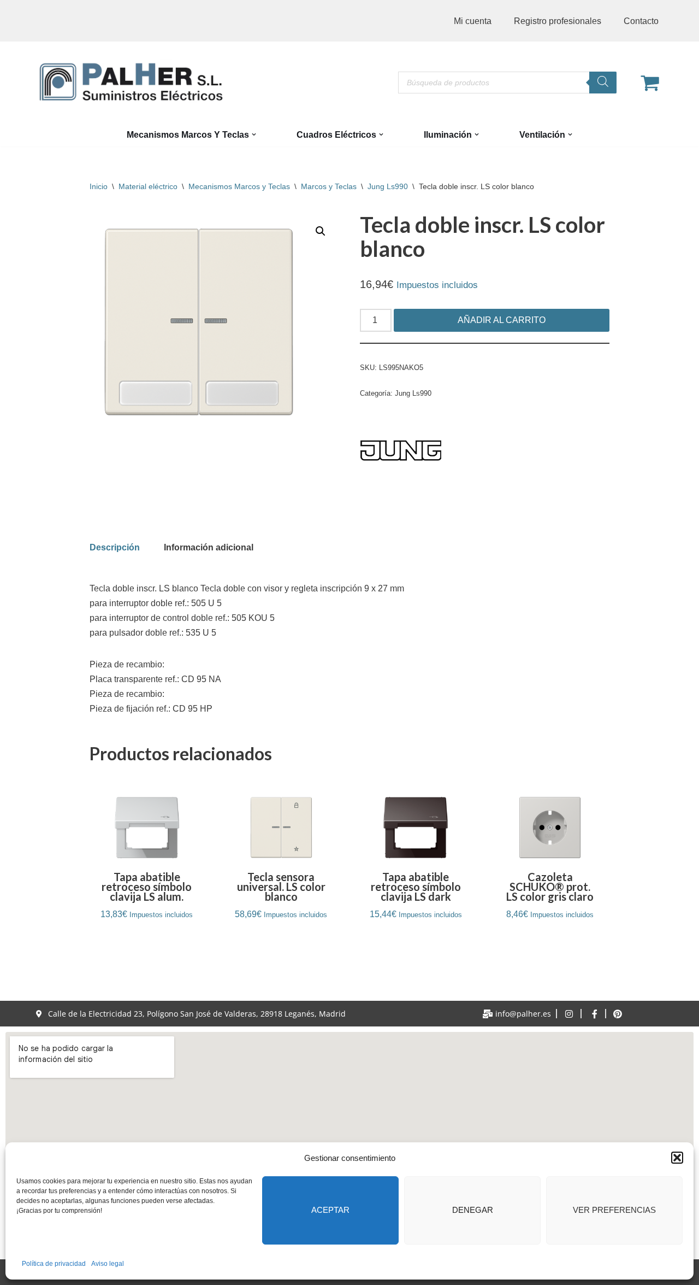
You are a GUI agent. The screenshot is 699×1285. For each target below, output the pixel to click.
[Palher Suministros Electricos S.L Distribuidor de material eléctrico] (131, 82)
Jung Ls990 (388, 186)
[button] (677, 1157)
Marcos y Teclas (329, 186)
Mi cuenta (472, 21)
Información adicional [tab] (208, 547)
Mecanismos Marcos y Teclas (239, 186)
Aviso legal (107, 1264)
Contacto (641, 21)
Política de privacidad (54, 1264)
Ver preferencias (614, 1209)
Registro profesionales (557, 21)
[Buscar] (603, 82)
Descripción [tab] (115, 547)
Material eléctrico (148, 186)
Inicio (99, 186)
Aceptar (330, 1209)
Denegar (472, 1209)
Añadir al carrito (502, 320)
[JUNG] (401, 452)
